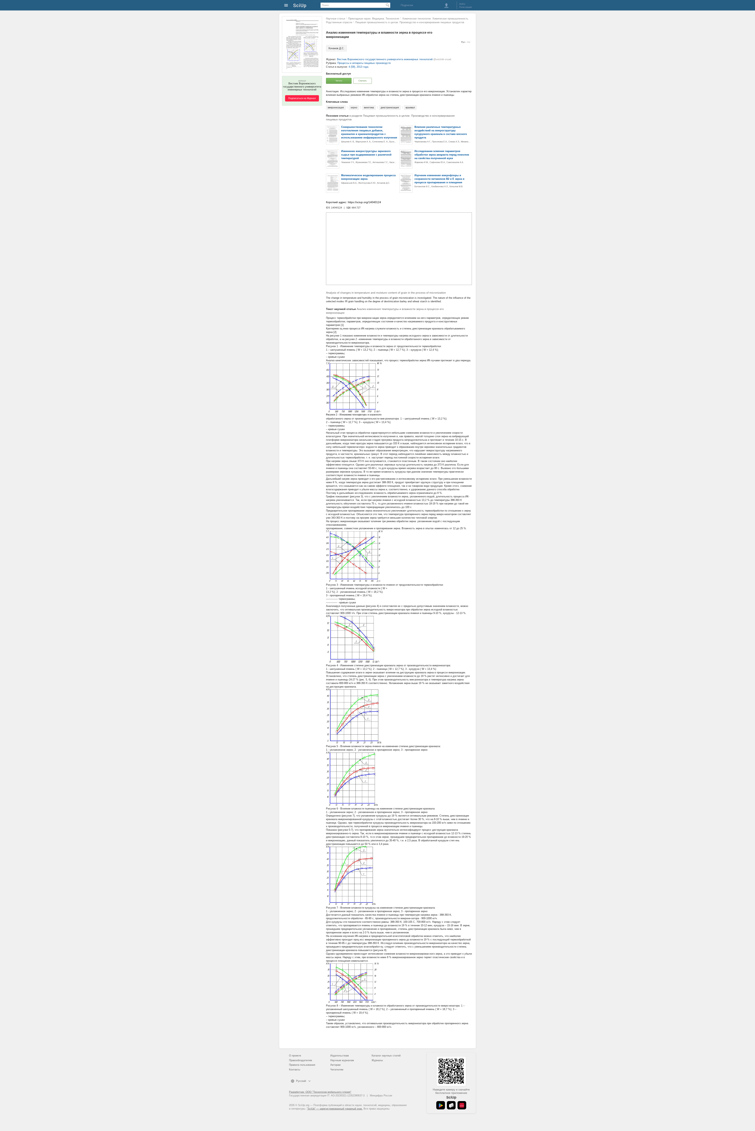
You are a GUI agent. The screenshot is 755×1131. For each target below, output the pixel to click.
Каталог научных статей (386, 1055)
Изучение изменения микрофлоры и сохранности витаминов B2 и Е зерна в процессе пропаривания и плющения (439, 179)
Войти (462, 4)
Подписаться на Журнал (302, 98)
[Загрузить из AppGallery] (461, 1105)
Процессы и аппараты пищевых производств (364, 63)
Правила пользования (302, 1064)
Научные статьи (335, 18)
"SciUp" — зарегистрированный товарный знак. (335, 1108)
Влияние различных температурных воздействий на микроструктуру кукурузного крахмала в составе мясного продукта (440, 132)
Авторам (335, 1064)
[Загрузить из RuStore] (451, 1105)
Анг (468, 42)
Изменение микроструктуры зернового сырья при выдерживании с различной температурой (366, 155)
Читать (338, 80)
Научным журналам (342, 1060)
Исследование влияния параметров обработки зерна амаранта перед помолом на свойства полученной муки (441, 155)
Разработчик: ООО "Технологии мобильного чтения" (320, 1091)
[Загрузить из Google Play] (440, 1105)
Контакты (294, 1069)
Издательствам (339, 1055)
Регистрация (465, 7)
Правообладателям (300, 1060)
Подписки (407, 5)
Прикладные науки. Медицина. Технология (373, 18)
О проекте (295, 1055)
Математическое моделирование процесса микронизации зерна (368, 177)
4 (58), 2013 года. (359, 66)
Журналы (377, 1060)
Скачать (362, 80)
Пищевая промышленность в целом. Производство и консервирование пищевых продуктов (409, 22)
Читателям (336, 1069)
